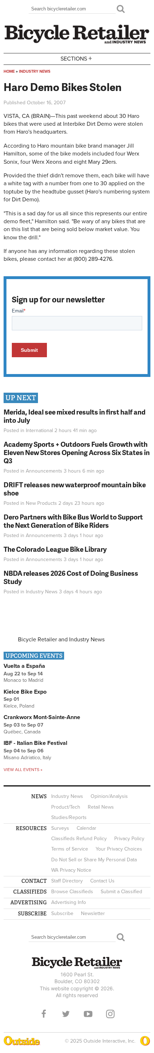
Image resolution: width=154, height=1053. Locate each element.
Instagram (110, 1014)
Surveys (60, 828)
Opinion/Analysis (109, 796)
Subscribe (62, 913)
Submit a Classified (121, 892)
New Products (41, 503)
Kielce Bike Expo (25, 691)
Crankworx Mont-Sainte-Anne (42, 717)
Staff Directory (67, 881)
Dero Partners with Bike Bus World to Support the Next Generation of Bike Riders (73, 521)
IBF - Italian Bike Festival (35, 743)
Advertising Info (68, 902)
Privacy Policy (129, 839)
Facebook (43, 1014)
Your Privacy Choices (119, 849)
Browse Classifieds (72, 892)
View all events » (23, 769)
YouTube (88, 1014)
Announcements (44, 471)
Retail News (101, 807)
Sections (76, 58)
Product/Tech (65, 807)
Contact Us (102, 881)
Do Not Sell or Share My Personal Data (94, 860)
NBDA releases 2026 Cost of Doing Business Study (71, 577)
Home (9, 71)
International (39, 430)
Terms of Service (69, 849)
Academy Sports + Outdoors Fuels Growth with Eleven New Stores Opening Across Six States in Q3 (77, 452)
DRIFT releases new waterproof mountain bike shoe (75, 489)
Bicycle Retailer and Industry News (61, 639)
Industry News (34, 71)
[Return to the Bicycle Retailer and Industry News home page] (77, 42)
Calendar (86, 828)
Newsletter (93, 913)
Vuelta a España (24, 666)
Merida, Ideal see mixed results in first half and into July (74, 416)
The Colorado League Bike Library (55, 549)
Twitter (66, 1014)
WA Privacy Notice (71, 870)
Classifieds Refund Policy (79, 839)
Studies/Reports (69, 817)
